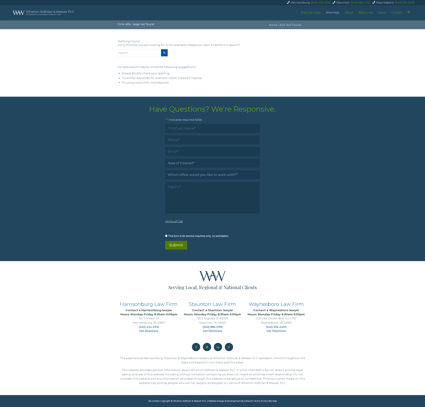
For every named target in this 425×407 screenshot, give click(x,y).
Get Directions (148, 331)
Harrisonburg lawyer (156, 310)
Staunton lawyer (220, 310)
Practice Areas (311, 12)
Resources (366, 12)
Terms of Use (260, 401)
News (382, 12)
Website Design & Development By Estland (230, 401)
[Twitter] (207, 347)
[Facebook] (196, 347)
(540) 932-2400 (405, 2)
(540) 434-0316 (320, 2)
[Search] (408, 12)
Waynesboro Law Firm (276, 304)
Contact (396, 12)
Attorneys (332, 12)
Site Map (272, 401)
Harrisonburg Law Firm (149, 304)
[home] (43, 12)
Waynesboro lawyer (284, 310)
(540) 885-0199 (360, 2)
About (349, 12)
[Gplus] (229, 347)
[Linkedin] (218, 347)
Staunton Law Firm (212, 304)
